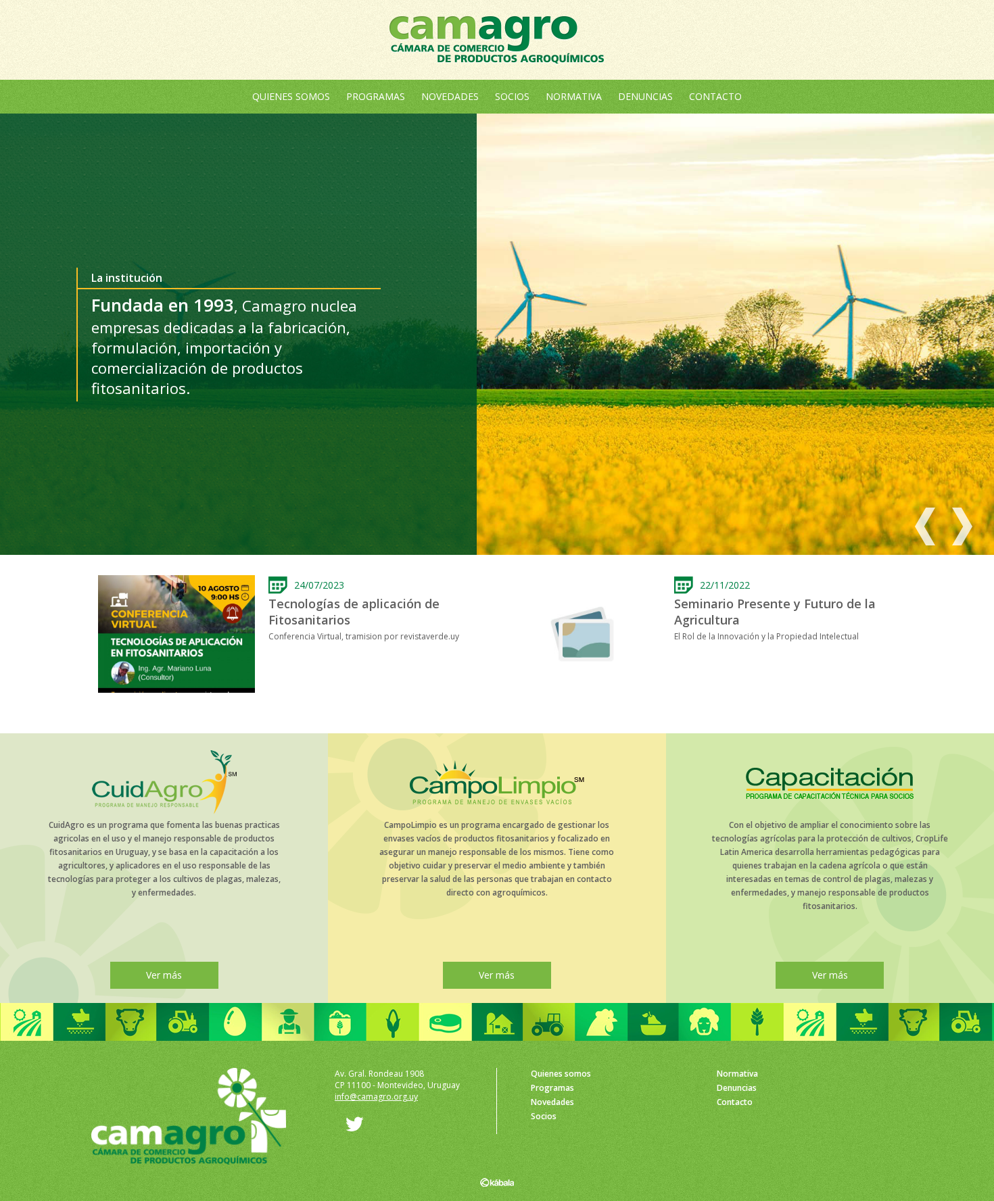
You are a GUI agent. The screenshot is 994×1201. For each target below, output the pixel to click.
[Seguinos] (349, 1128)
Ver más (164, 975)
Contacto (715, 96)
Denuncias (645, 96)
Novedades (450, 96)
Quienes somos (291, 96)
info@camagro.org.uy (376, 1096)
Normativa (574, 96)
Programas (375, 96)
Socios (512, 96)
